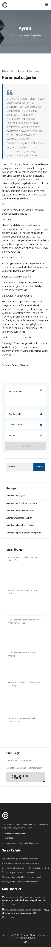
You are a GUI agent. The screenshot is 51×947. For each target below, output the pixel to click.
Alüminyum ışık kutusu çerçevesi (21, 503)
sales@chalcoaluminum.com (15, 833)
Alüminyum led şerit (15, 495)
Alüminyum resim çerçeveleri (20, 510)
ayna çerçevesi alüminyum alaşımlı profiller (24, 900)
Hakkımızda (34, 71)
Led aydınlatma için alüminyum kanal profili (20, 859)
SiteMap (25, 942)
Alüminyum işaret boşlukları (19, 518)
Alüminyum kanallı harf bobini (20, 525)
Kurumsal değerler (19, 77)
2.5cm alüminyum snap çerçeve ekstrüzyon (20, 863)
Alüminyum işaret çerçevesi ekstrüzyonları (20, 882)
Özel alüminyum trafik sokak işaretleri (18, 872)
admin (22, 71)
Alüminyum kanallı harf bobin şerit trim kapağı (21, 877)
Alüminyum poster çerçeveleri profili (23, 532)
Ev (11, 35)
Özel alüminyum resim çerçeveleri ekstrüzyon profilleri (25, 868)
